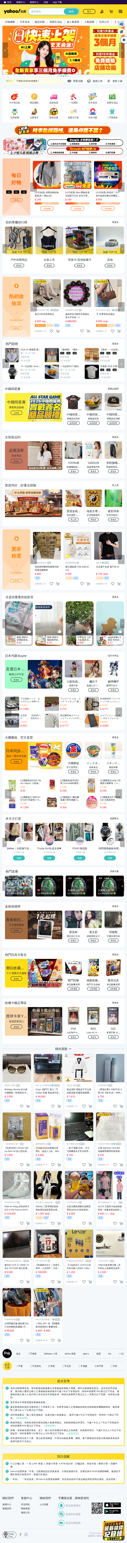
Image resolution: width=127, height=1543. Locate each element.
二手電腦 (82, 1365)
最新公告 (25, 1512)
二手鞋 (114, 1365)
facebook (20, 1534)
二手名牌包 (35, 1365)
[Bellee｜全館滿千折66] (19, 841)
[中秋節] (114, 141)
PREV (4, 248)
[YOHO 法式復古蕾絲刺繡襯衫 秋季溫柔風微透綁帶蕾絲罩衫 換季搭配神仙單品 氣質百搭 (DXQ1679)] (89, 827)
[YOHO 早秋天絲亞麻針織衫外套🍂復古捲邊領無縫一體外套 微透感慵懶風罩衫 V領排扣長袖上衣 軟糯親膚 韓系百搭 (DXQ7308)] (89, 836)
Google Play (112, 1511)
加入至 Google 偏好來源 (121, 32)
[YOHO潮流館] (80, 841)
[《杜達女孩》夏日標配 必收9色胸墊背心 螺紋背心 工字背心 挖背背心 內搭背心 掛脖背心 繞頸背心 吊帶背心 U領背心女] (58, 836)
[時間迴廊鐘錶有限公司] (110, 841)
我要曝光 (16, 200)
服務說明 (6, 1508)
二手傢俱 (32, 1353)
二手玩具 (66, 1365)
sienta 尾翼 (70, 1353)
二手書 (19, 1365)
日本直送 (25, 22)
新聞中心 (6, 1504)
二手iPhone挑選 (24, 80)
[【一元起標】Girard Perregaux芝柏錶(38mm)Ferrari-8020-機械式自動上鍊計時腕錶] (105, 832)
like (51, 331)
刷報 (6, 1353)
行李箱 (51, 1365)
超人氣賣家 (73, 22)
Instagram (26, 1534)
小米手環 (98, 1365)
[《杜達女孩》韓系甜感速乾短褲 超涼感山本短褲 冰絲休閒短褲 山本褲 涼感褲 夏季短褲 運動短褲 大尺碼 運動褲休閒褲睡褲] (44, 832)
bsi (9, 1534)
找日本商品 (113, 655)
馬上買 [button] (73, 519)
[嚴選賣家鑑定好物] (63, 50)
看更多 (115, 222)
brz (109, 1353)
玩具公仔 (104, 22)
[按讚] (29, 631)
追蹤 (19, 857)
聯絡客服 (25, 1508)
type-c (86, 1353)
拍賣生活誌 (56, 22)
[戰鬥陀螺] (114, 150)
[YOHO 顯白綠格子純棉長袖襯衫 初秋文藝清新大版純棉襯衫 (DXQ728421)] (75, 832)
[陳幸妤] (94, 150)
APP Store (112, 1505)
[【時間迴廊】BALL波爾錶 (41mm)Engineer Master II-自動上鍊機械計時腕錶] (119, 836)
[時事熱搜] (63, 130)
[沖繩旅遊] (53, 150)
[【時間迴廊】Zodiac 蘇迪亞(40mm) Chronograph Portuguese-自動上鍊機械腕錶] (119, 827)
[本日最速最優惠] (114, 1531)
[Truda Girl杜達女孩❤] (49, 841)
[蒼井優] (94, 141)
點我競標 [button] (73, 423)
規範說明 (22, 1417)
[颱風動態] (74, 141)
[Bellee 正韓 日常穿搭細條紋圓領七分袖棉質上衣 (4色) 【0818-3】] (28, 827)
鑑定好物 (40, 22)
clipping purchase (58, 331)
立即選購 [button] (73, 988)
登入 (89, 11)
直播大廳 (114, 871)
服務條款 (91, 1536)
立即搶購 (47, 208)
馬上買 (115, 485)
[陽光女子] (53, 141)
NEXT (122, 248)
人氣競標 (89, 22)
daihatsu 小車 (50, 1353)
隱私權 (100, 1536)
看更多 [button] (16, 461)
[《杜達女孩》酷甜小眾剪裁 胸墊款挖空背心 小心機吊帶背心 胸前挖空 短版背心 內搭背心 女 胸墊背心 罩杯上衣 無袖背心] (58, 827)
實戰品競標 (113, 388)
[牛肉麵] (74, 150)
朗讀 (121, 24)
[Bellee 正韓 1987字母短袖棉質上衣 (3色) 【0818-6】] (28, 836)
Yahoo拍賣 (15, 11)
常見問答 (25, 1504)
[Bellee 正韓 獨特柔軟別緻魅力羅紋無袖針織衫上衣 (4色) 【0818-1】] (14, 832)
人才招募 (44, 1504)
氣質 (98, 1353)
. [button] (16, 509)
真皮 (18, 1353)
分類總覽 (10, 22)
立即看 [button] (16, 412)
